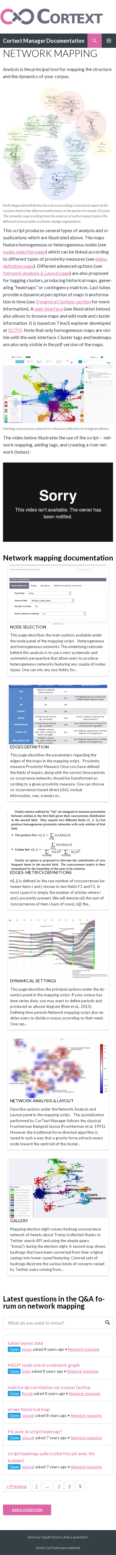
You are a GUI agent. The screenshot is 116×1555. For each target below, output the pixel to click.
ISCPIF (15, 330)
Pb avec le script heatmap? (35, 1431)
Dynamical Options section (63, 301)
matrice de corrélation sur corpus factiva (49, 1387)
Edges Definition (29, 746)
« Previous (16, 1486)
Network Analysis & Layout (42, 1100)
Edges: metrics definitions (41, 872)
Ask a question (27, 1510)
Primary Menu (109, 41)
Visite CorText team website (58, 1548)
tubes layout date (25, 1343)
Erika (26, 1371)
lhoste (27, 1393)
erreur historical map (29, 1409)
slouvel (28, 1415)
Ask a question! (76, 1537)
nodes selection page (24, 251)
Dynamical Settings (33, 980)
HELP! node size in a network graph (44, 1365)
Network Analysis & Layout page (36, 273)
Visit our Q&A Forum (44, 1537)
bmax (27, 1349)
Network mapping (83, 1349)
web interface (49, 308)
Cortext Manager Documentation (43, 40)
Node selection (28, 626)
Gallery (19, 1220)
